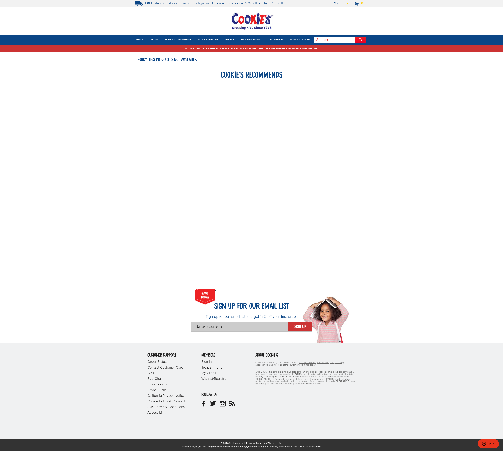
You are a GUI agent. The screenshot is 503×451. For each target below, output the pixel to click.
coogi (263, 381)
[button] (147, 40)
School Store (300, 39)
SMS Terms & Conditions (166, 407)
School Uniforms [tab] (178, 39)
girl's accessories (318, 372)
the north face (307, 381)
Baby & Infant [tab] (208, 39)
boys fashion (285, 384)
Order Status (157, 362)
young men (266, 374)
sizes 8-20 (324, 377)
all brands (330, 381)
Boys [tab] (154, 39)
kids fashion (323, 362)
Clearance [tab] (275, 39)
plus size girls (294, 372)
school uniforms (307, 362)
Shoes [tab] (229, 39)
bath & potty (309, 374)
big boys (343, 372)
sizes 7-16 (306, 379)
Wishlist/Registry (213, 378)
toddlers (304, 377)
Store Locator (157, 384)
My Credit (208, 373)
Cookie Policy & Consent (166, 401)
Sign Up (300, 326)
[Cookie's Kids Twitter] (213, 405)
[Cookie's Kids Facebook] (203, 405)
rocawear (319, 381)
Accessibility (156, 412)
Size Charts (155, 378)
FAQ (150, 373)
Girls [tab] (139, 39)
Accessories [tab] (250, 39)
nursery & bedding (264, 377)
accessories (342, 377)
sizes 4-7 (313, 377)
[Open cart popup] (366, 3)
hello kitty (295, 381)
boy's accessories (282, 374)
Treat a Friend (211, 367)
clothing (320, 374)
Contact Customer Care (165, 367)
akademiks (340, 379)
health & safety (345, 374)
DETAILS (303, 3)
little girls (272, 372)
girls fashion (299, 384)
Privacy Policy (157, 390)
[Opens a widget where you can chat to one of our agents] (488, 444)
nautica (280, 381)
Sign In (340, 3)
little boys (333, 372)
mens (333, 377)
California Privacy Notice (166, 396)
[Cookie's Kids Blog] (232, 405)
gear (335, 374)
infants (296, 377)
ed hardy (271, 381)
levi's (286, 381)
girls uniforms (271, 384)
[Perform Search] (360, 40)
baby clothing (337, 362)
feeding (328, 374)
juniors (305, 372)
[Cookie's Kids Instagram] (223, 405)
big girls (282, 372)
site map (317, 384)
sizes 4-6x (295, 379)
